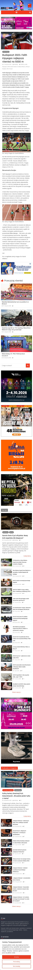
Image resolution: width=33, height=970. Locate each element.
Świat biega (6, 52)
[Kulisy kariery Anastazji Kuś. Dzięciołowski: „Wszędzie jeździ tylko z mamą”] (16, 772)
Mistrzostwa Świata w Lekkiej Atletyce (16, 66)
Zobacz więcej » (16, 692)
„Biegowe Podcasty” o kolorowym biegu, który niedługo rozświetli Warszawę (21, 822)
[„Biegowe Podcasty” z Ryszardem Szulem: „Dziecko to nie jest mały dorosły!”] (6, 886)
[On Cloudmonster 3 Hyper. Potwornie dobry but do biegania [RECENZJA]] (6, 607)
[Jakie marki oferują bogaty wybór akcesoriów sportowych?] (6, 598)
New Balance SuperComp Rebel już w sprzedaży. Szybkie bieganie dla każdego (22, 572)
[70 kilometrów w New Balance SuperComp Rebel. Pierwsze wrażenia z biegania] (6, 559)
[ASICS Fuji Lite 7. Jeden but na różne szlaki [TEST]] (6, 655)
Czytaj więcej (27, 556)
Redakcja (16, 64)
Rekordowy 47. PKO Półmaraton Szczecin (13, 355)
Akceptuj (16, 957)
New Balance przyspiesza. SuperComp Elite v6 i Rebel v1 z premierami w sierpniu (20, 628)
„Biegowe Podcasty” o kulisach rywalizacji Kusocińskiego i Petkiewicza (20, 869)
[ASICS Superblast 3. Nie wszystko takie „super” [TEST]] (6, 674)
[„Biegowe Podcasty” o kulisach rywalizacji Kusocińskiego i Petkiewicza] (6, 867)
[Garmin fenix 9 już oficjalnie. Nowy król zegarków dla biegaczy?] (16, 514)
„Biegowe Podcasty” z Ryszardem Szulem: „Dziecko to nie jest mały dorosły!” (21, 888)
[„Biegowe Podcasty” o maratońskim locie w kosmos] (6, 877)
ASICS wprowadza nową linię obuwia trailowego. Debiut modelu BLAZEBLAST (22, 666)
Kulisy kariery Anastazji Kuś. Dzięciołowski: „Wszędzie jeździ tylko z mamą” (16, 795)
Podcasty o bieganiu (9, 768)
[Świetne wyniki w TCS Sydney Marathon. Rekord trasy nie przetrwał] (16, 310)
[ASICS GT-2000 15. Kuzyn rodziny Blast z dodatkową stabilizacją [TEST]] (6, 589)
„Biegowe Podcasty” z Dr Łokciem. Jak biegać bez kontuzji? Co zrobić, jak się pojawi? (21, 899)
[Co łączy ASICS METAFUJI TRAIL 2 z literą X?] (6, 646)
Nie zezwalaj (16, 966)
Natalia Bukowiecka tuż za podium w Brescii (15, 303)
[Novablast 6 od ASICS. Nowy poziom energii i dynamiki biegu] (6, 683)
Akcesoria (5, 532)
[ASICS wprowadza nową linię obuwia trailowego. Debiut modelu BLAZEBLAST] (6, 664)
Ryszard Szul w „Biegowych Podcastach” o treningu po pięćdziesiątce (19, 832)
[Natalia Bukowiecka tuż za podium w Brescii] (16, 285)
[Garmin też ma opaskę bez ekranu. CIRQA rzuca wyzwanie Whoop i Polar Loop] (6, 636)
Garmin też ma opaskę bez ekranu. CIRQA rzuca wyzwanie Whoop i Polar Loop (22, 638)
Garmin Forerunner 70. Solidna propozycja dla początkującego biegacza (20, 618)
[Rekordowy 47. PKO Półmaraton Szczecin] (16, 336)
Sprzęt (4, 510)
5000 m (22, 64)
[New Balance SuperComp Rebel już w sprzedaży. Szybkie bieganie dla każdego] (6, 569)
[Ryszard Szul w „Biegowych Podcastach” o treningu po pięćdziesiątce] (6, 830)
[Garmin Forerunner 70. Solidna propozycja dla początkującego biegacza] (6, 616)
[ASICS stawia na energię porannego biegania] (6, 579)
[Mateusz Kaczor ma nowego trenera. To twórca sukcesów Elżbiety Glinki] (6, 858)
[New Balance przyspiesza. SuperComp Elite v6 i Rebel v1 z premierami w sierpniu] (6, 626)
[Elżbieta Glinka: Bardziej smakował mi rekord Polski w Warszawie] (6, 840)
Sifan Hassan (10, 69)
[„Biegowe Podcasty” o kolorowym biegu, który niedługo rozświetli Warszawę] (6, 820)
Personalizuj (16, 961)
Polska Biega (18, 790)
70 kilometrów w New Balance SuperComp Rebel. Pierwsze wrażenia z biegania (20, 562)
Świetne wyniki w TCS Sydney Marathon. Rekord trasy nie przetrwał (16, 329)
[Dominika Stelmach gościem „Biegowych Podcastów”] (6, 849)
